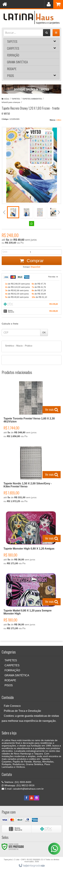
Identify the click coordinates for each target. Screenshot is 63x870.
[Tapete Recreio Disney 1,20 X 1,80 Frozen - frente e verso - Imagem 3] (40, 212)
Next (57, 88)
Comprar (35, 260)
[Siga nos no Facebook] (26, 798)
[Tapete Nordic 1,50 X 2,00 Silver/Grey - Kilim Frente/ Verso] (31, 475)
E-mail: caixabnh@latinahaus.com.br (24, 788)
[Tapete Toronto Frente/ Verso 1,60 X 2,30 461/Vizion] (31, 410)
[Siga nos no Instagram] (36, 798)
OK (44, 332)
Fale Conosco (12, 705)
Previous (5, 89)
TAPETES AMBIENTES (32, 99)
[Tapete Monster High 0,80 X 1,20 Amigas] (31, 539)
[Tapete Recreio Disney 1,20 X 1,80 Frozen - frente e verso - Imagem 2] (26, 212)
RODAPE (10, 680)
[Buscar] (46, 32)
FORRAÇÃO (12, 670)
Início (6, 99)
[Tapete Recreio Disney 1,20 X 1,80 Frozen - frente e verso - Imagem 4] (53, 212)
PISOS (9, 685)
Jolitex (58, 120)
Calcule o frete (10, 323)
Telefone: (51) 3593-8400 (17, 782)
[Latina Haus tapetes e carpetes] (31, 17)
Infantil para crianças (11, 102)
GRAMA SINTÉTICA (17, 675)
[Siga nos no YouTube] (31, 798)
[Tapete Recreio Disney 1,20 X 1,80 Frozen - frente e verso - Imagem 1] (13, 212)
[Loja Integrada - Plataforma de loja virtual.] (31, 866)
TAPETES (16, 99)
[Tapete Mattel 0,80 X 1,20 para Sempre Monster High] (31, 602)
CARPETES (12, 665)
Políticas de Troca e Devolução (22, 710)
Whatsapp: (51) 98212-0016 (19, 785)
